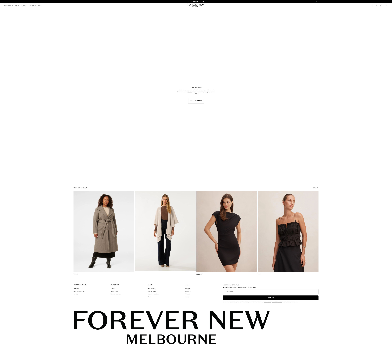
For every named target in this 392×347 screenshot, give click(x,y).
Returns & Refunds (79, 291)
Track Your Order (115, 294)
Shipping (76, 288)
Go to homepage (196, 101)
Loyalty (76, 294)
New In (190, 92)
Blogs (149, 297)
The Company (152, 288)
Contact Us (114, 288)
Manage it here (207, 1)
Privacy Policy (152, 291)
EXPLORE (315, 187)
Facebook (188, 291)
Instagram (187, 288)
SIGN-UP (271, 298)
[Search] (372, 5)
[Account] (376, 5)
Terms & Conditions (153, 294)
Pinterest (187, 294)
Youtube (187, 297)
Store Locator (115, 291)
